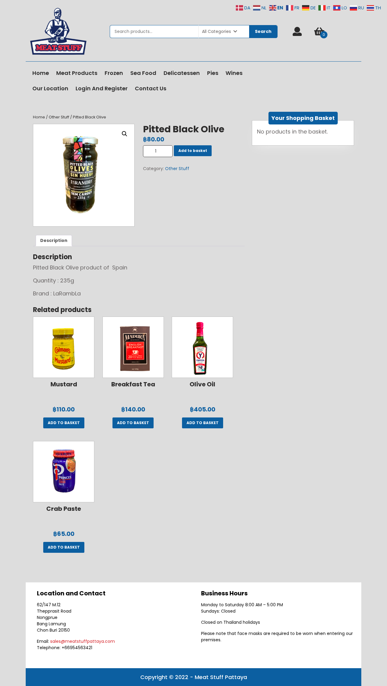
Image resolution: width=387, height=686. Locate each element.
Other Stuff (59, 117)
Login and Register (102, 88)
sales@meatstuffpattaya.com (82, 641)
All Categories (216, 31)
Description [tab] (53, 240)
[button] (124, 133)
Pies (212, 73)
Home (40, 73)
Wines (234, 73)
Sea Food (143, 73)
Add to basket (192, 150)
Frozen (114, 73)
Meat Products (76, 73)
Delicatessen (182, 73)
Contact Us (150, 88)
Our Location (50, 88)
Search (263, 31)
